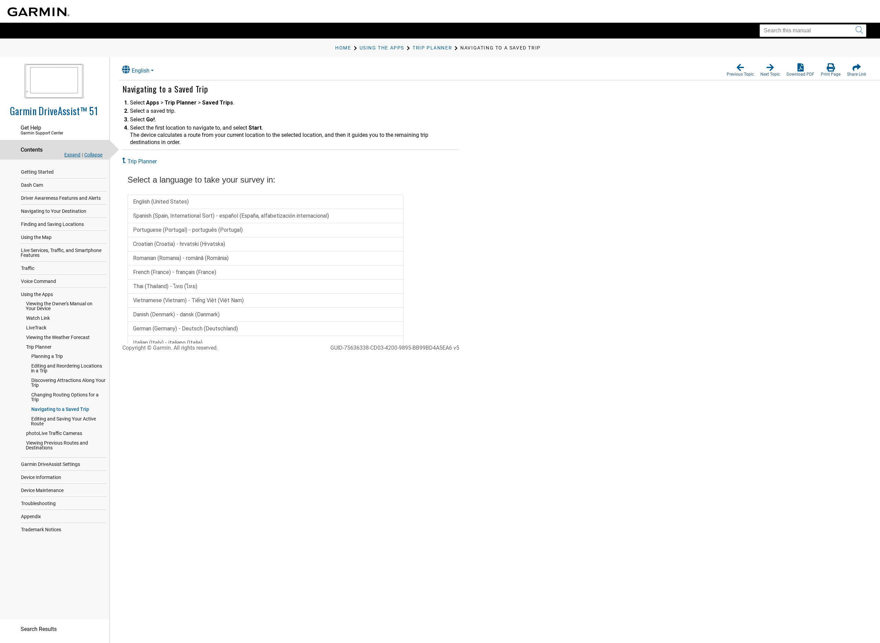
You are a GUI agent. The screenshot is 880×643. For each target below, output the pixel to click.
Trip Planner (39, 347)
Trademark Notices (41, 529)
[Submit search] (859, 30)
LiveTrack (36, 327)
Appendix (31, 516)
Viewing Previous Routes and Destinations (57, 445)
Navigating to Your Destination (53, 211)
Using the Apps (37, 294)
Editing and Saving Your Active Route (63, 421)
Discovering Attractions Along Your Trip (68, 383)
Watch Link (38, 318)
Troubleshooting (38, 503)
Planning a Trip (47, 356)
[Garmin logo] (38, 11)
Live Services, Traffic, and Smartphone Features (61, 253)
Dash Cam (32, 185)
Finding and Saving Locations (52, 224)
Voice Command (38, 281)
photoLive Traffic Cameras (54, 433)
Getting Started (37, 172)
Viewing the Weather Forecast (58, 337)
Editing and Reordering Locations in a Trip (66, 368)
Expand (72, 154)
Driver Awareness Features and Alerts (61, 198)
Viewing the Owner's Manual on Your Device (59, 306)
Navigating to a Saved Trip (60, 409)
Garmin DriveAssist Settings (50, 464)
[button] (740, 70)
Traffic (27, 268)
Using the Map (36, 237)
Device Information (41, 477)
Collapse (93, 154)
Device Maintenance (42, 490)
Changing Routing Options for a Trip (65, 397)
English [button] (141, 70)
